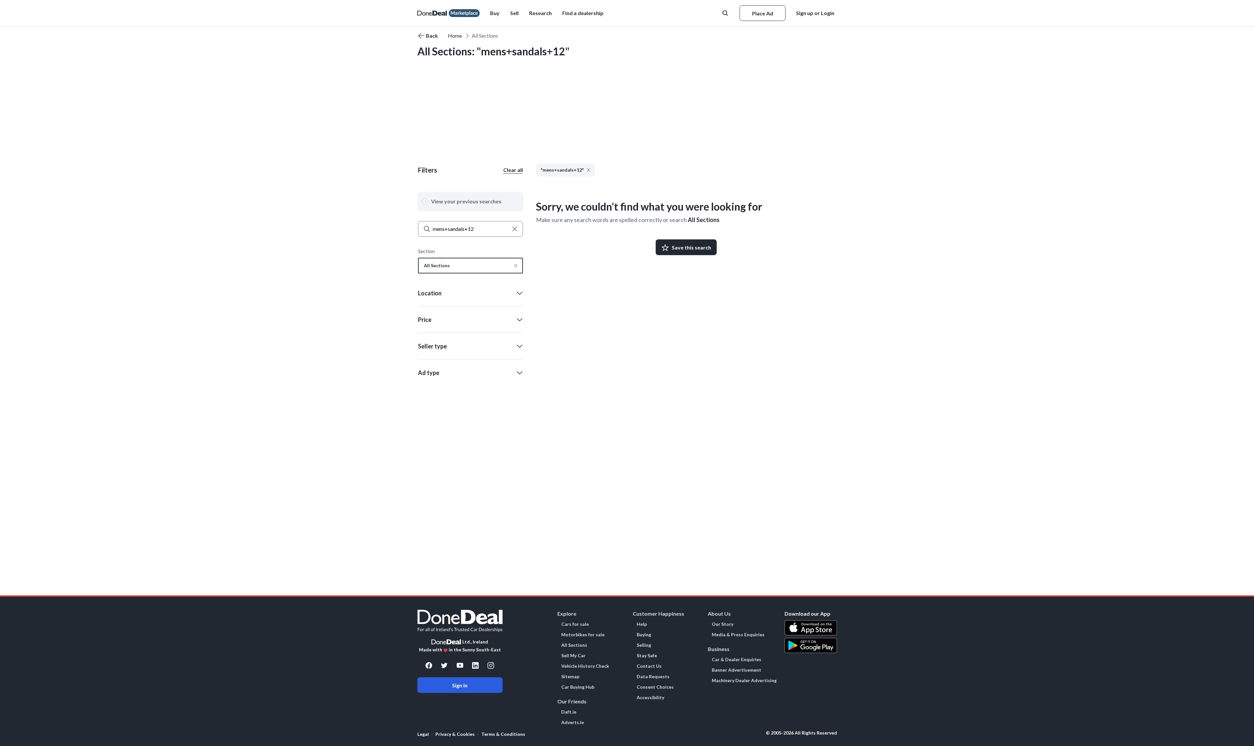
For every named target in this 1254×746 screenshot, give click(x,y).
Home (455, 35)
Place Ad (762, 13)
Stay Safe (647, 655)
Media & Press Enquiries (738, 634)
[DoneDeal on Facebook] (429, 665)
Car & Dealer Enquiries (736, 659)
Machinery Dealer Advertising (744, 680)
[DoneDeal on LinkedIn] (475, 665)
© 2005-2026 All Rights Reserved (801, 733)
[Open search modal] (726, 13)
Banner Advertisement (736, 670)
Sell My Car (573, 655)
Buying (644, 634)
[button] (583, 13)
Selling (644, 645)
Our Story (722, 624)
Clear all (513, 170)
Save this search (691, 247)
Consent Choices (655, 687)
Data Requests (653, 676)
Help (642, 624)
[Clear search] (514, 229)
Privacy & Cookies (455, 734)
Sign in (460, 685)
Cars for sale (575, 624)
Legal (423, 734)
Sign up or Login (815, 13)
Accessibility (650, 697)
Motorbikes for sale (583, 634)
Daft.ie (568, 712)
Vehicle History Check (585, 666)
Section (426, 251)
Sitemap (570, 676)
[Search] (427, 229)
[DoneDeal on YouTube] (460, 665)
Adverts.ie (572, 722)
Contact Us (649, 666)
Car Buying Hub (577, 687)
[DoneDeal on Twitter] (444, 665)
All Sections (704, 219)
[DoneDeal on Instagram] (491, 665)
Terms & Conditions (503, 734)
